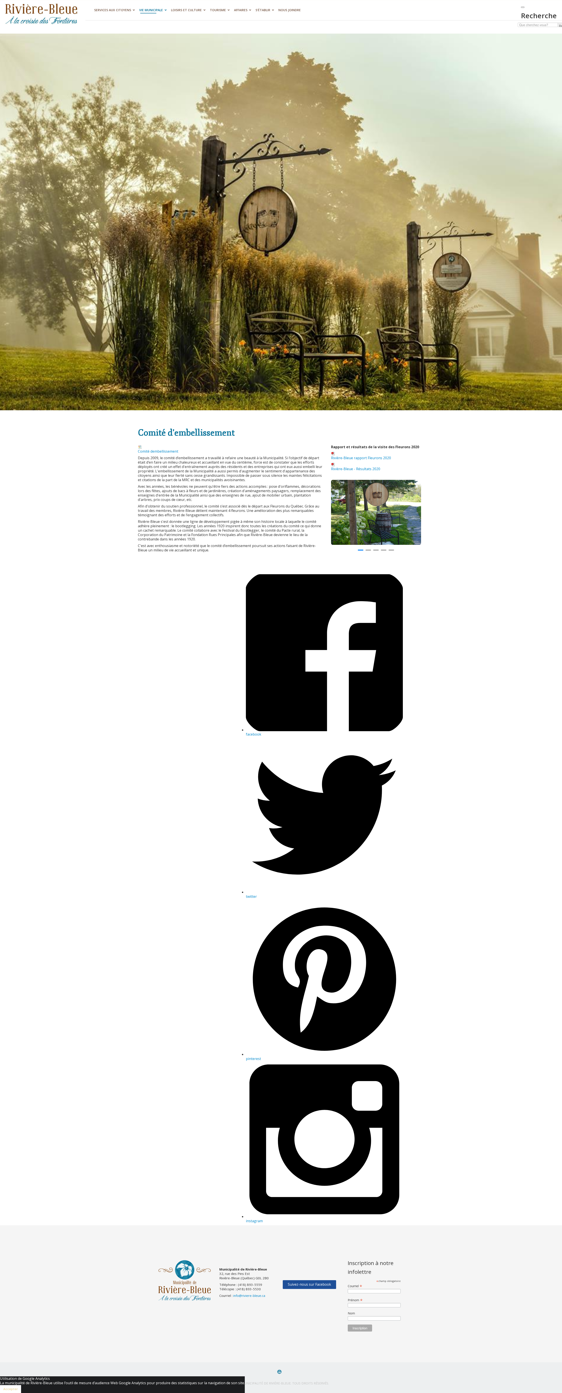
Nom (351, 1313)
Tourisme (218, 10)
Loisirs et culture (186, 10)
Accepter (10, 1389)
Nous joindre (289, 10)
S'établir (263, 10)
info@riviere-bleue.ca (249, 1295)
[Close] (522, 7)
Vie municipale (151, 10)
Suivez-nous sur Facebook (309, 1284)
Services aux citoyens (112, 10)
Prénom (355, 1300)
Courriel (355, 1285)
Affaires (240, 10)
